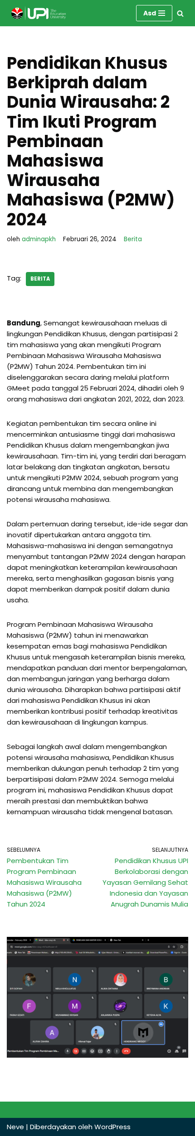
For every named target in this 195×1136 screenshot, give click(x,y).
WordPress (112, 1126)
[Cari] (180, 13)
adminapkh (39, 239)
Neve (15, 1126)
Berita (133, 239)
